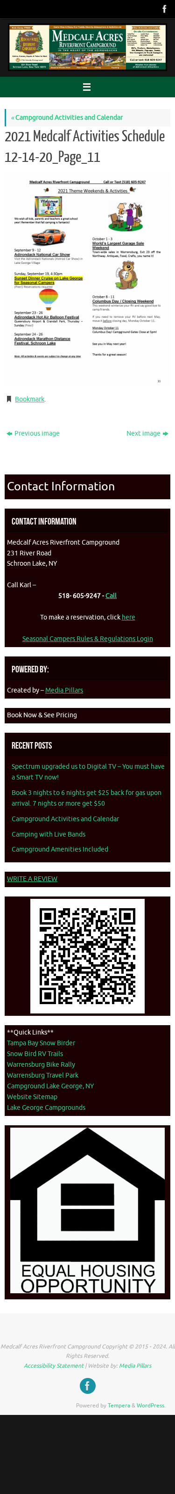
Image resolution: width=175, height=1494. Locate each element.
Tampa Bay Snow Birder (41, 1043)
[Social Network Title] (163, 8)
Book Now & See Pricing (42, 715)
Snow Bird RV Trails (35, 1054)
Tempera (119, 1405)
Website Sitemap (32, 1097)
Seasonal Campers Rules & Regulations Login (87, 639)
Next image (143, 433)
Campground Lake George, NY (50, 1086)
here (128, 617)
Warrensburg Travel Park (42, 1075)
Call (111, 596)
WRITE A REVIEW (32, 879)
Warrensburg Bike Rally (41, 1065)
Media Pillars (64, 690)
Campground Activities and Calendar (67, 118)
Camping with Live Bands (48, 834)
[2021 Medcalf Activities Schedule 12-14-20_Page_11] (87, 279)
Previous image (37, 433)
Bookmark (29, 399)
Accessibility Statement (54, 1366)
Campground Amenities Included (60, 849)
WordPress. (151, 1405)
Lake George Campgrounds (46, 1108)
